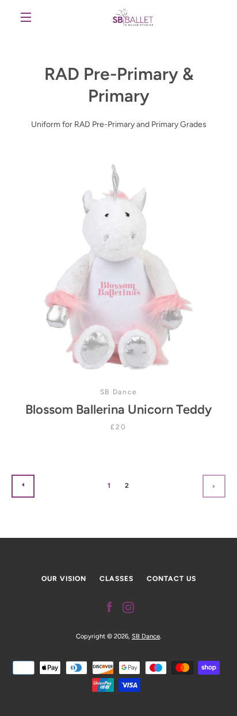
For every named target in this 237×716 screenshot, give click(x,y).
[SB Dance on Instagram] (128, 606)
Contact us (171, 579)
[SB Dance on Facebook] (109, 606)
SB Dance (146, 636)
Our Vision (63, 579)
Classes (116, 579)
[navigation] (26, 17)
